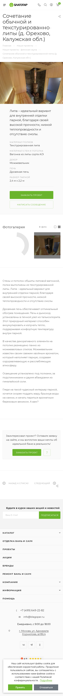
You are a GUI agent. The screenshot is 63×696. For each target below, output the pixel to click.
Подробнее (46, 680)
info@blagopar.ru (33, 616)
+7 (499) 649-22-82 (32, 610)
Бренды (8, 565)
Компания (10, 582)
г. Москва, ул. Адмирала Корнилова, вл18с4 (34, 632)
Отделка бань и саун (18, 541)
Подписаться (49, 515)
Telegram (31, 644)
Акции (7, 557)
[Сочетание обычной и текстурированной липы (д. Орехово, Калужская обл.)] (31, 83)
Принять (20, 687)
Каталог (8, 533)
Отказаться (46, 687)
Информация (12, 590)
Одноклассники (39, 644)
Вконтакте (23, 644)
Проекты (9, 549)
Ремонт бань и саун (17, 574)
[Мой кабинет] (51, 5)
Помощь (9, 598)
